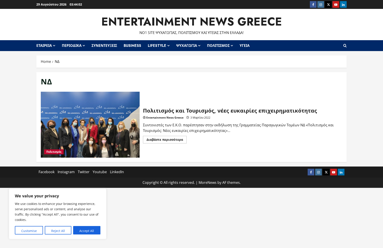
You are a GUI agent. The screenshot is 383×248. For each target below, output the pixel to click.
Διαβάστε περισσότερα (167, 140)
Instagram (66, 171)
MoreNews (208, 182)
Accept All (86, 231)
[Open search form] (345, 45)
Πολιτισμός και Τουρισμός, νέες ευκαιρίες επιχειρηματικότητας (90, 125)
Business (132, 45)
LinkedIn (117, 171)
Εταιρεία (44, 45)
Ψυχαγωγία (186, 45)
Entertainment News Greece (191, 22)
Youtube (100, 171)
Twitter (84, 171)
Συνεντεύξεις (104, 45)
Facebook (47, 171)
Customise (29, 231)
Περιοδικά (72, 45)
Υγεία (245, 45)
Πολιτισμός (218, 45)
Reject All (58, 231)
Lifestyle (157, 45)
